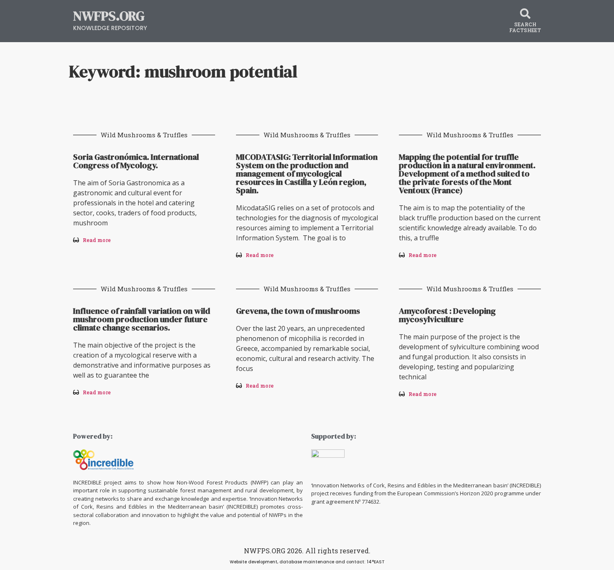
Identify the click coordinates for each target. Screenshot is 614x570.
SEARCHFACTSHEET (525, 27)
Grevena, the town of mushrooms (298, 311)
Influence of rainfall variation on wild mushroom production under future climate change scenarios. (141, 319)
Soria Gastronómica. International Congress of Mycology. (136, 161)
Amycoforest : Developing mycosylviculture (447, 315)
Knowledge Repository (110, 28)
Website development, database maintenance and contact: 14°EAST (307, 562)
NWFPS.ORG (109, 16)
